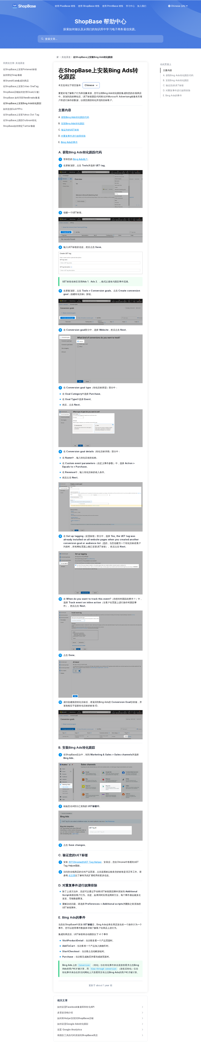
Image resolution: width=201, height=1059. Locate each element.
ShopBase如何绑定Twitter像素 (19, 126)
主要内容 (66, 110)
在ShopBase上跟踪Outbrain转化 (20, 120)
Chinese (89, 85)
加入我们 (141, 6)
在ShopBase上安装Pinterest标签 (20, 69)
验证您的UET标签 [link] (70, 129)
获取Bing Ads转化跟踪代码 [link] (75, 117)
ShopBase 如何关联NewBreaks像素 (21, 97)
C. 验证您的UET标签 (75, 855)
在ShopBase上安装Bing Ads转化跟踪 (22, 103)
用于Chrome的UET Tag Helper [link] (85, 862)
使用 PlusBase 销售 (65, 6)
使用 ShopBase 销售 (89, 6)
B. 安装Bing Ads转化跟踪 (78, 747)
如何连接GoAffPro (12, 109)
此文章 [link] (72, 875)
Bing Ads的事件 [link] (69, 142)
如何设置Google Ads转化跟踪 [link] (72, 1024)
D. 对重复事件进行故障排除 (79, 885)
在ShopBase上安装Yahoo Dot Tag (21, 114)
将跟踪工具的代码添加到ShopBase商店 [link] (77, 1035)
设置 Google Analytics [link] (69, 1029)
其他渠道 (66, 57)
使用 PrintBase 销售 (112, 6)
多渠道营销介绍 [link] (65, 1012)
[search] (102, 38)
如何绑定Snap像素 (12, 75)
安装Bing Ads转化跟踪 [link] (72, 123)
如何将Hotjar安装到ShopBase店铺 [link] (75, 1018)
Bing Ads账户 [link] (80, 159)
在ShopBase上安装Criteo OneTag (20, 86)
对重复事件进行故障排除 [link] (73, 135)
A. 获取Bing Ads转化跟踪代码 (82, 152)
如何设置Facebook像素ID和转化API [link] (75, 1007)
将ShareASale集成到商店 (16, 80)
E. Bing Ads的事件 (73, 917)
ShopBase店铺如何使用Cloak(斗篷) (21, 92)
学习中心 (130, 6)
